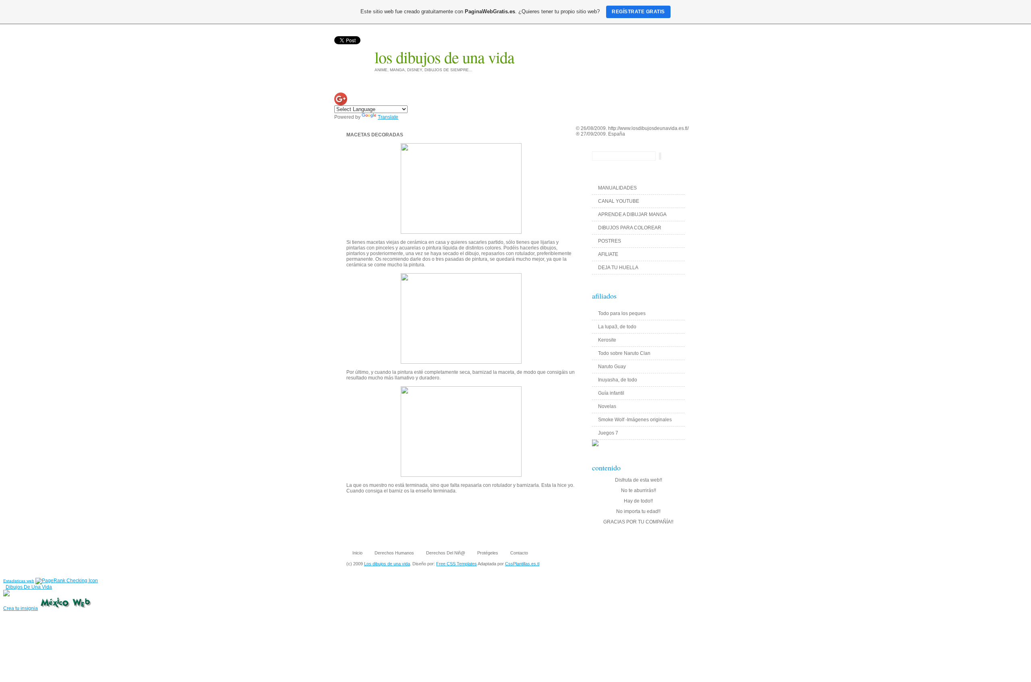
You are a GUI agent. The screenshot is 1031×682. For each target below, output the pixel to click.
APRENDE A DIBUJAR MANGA (632, 214)
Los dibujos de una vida (387, 563)
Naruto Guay (612, 366)
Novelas (607, 406)
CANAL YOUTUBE (618, 201)
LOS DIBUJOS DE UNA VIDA (444, 57)
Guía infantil (611, 393)
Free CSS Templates (456, 563)
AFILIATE (608, 254)
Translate (388, 117)
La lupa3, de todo (617, 327)
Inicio (357, 552)
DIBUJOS (591, 54)
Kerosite (607, 340)
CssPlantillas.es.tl (522, 563)
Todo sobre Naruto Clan (624, 353)
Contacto (519, 552)
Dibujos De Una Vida (29, 587)
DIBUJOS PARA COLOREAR (629, 228)
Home (539, 54)
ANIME (563, 54)
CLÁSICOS (680, 54)
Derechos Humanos (394, 552)
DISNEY (621, 54)
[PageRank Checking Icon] (66, 580)
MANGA (649, 54)
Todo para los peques (622, 313)
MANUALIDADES (617, 188)
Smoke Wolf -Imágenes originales (635, 419)
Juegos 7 (608, 433)
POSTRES (609, 241)
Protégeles (487, 552)
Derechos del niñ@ (445, 552)
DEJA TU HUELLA (618, 267)
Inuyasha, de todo (617, 380)
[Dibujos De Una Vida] (6, 595)
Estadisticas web (18, 581)
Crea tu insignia (20, 608)
